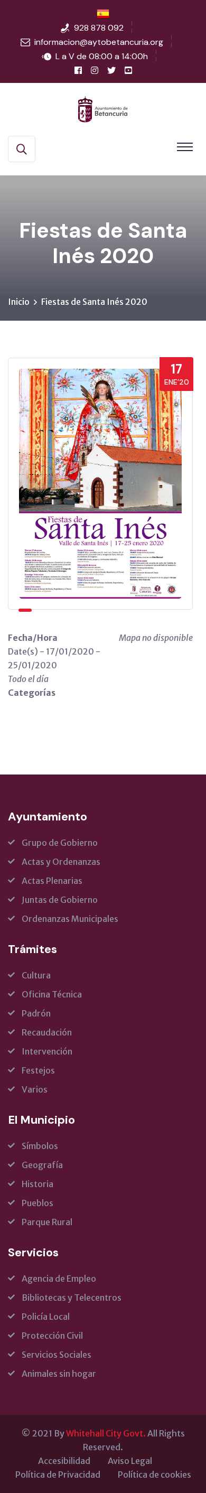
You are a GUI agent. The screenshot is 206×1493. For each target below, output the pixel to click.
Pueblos (37, 1203)
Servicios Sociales (56, 1354)
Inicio (19, 301)
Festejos (38, 1070)
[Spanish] (103, 13)
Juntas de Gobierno (60, 899)
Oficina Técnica (52, 994)
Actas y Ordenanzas (61, 861)
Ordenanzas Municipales (70, 918)
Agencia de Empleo (59, 1278)
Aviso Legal (130, 1460)
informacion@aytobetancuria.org (98, 42)
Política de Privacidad (57, 1474)
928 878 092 (99, 27)
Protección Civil (52, 1335)
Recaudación (47, 1032)
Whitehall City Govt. (106, 1433)
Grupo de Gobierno (60, 842)
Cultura (36, 975)
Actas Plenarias (52, 880)
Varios (35, 1089)
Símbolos (40, 1146)
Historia (37, 1184)
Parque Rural (47, 1222)
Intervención (47, 1051)
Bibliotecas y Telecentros (71, 1297)
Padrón (36, 1013)
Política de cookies (154, 1474)
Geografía (42, 1165)
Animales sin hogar (59, 1373)
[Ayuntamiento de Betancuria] (102, 108)
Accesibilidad (64, 1460)
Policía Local (46, 1316)
